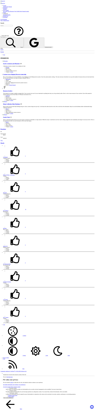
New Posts (5, 11)
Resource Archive (7, 91)
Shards (4, 12)
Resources (5, 7)
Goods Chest (6, 117)
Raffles (9, 14)
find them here (10, 377)
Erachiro (7, 67)
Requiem (5, 192)
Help (4, 358)
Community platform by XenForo (14, 371)
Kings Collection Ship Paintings (11, 104)
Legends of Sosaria (7, 281)
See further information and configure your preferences (14, 384)
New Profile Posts (18, 11)
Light (46, 355)
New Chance (5, 317)
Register (2, 51)
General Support (12, 85)
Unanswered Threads (7, 6)
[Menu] (1, 2)
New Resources (11, 11)
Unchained (5, 157)
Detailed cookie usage (12, 395)
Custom (11, 71)
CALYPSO (5, 299)
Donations (5, 14)
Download (5, 17)
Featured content (25, 11)
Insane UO (5, 246)
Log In (2, 49)
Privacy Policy (6, 357)
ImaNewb (8, 95)
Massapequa (8, 79)
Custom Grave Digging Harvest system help (14, 74)
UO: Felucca (5, 210)
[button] (5, 13)
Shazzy (7, 108)
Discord (5, 16)
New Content (6, 10)
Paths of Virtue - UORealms (9, 174)
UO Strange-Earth (7, 264)
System (24, 355)
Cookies (24, 335)
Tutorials (5, 9)
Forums (4, 5)
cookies (11, 382)
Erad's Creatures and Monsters (11, 63)
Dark (68, 355)
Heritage (5, 228)
